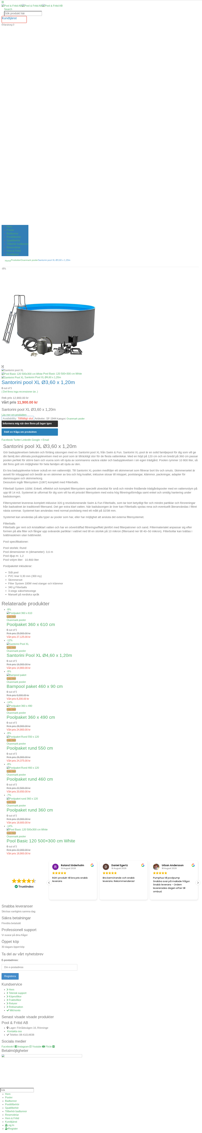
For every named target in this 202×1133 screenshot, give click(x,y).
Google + (37, 440)
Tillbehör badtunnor (17, 244)
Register (13, 1128)
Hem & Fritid (14, 251)
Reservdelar (13, 247)
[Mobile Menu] (3, 2)
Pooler (10, 230)
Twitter (17, 440)
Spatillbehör (13, 240)
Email (46, 440)
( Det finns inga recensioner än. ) (20, 391)
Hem (9, 226)
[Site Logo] (32, 5)
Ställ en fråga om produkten (20, 431)
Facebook (7, 440)
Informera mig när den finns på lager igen (27, 423)
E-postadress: (10, 960)
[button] (8, 9)
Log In (10, 1125)
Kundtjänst (13, 254)
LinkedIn (26, 440)
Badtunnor (12, 233)
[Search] (44, 13)
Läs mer (11, 616)
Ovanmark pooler (76, 418)
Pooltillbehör (14, 237)
